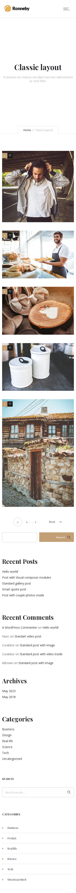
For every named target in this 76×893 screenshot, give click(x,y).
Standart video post (28, 636)
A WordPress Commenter (19, 627)
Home (27, 130)
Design (7, 735)
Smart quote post (14, 589)
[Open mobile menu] (67, 9)
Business (8, 729)
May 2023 (9, 691)
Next (52, 522)
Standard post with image (37, 645)
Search (60, 537)
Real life (7, 741)
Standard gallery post (16, 583)
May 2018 (9, 697)
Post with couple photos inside (23, 595)
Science (7, 747)
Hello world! (10, 572)
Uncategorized (12, 759)
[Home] (17, 11)
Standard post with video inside (41, 654)
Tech (5, 753)
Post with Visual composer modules (26, 577)
